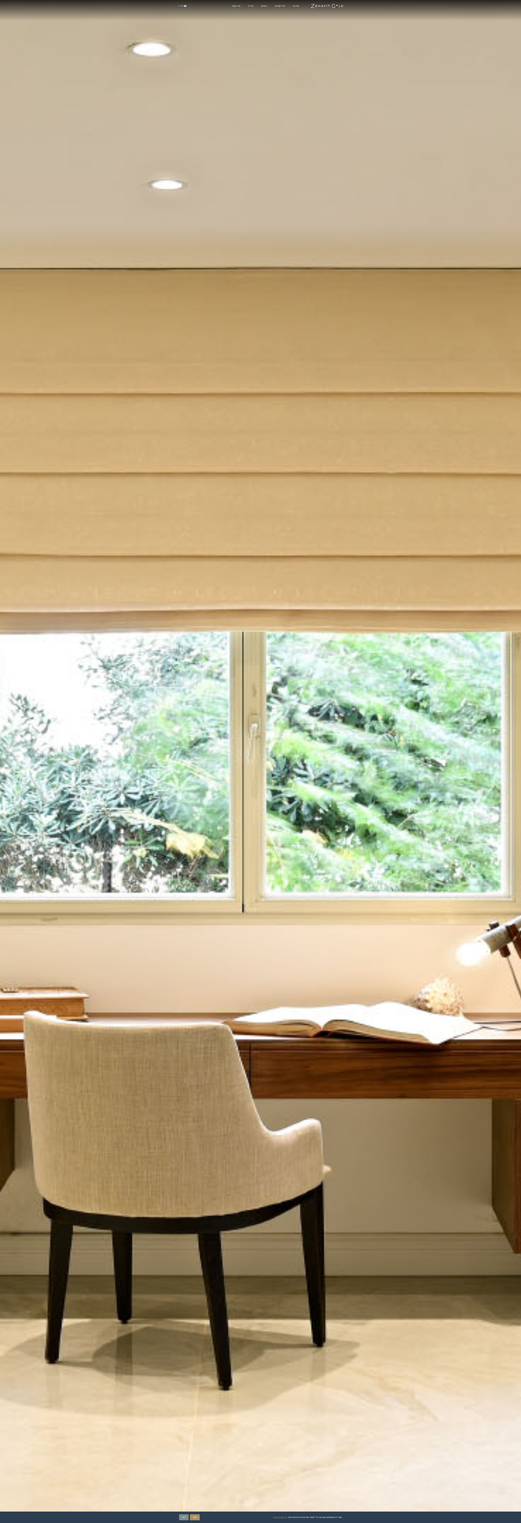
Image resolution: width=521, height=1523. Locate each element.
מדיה (250, 6)
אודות (296, 6)
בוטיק (264, 6)
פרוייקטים (280, 6)
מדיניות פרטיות (280, 1517)
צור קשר (236, 6)
